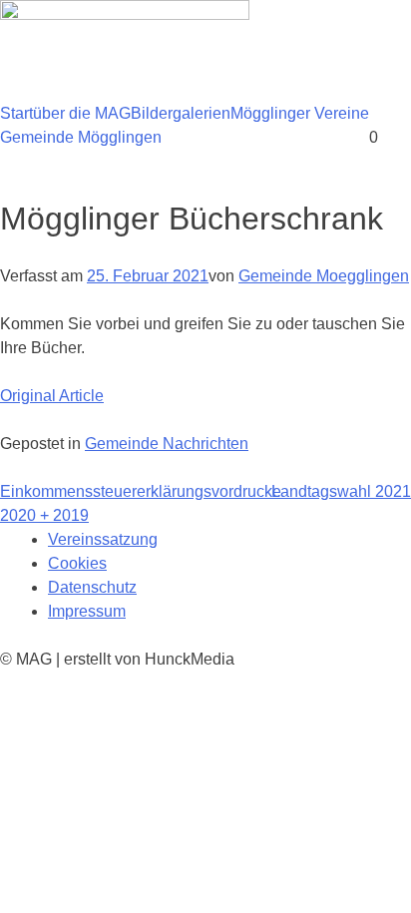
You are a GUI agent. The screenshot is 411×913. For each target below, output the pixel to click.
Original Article (52, 395)
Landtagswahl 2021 (341, 491)
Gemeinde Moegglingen (323, 275)
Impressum (87, 611)
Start (16, 113)
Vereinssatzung (103, 539)
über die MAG (82, 113)
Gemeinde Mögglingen (81, 137)
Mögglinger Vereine (299, 113)
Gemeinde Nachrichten (166, 443)
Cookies (77, 563)
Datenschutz (92, 587)
